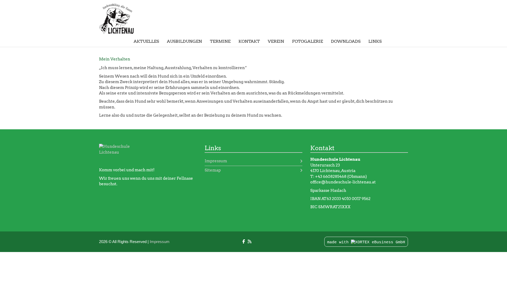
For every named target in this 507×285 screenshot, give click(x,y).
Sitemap (213, 170)
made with (339, 242)
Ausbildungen (184, 41)
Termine (220, 41)
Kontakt (249, 41)
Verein (276, 41)
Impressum (216, 161)
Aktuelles (146, 41)
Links (375, 41)
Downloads (345, 41)
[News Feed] (249, 241)
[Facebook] (243, 241)
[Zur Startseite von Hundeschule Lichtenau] (120, 18)
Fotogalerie (307, 41)
